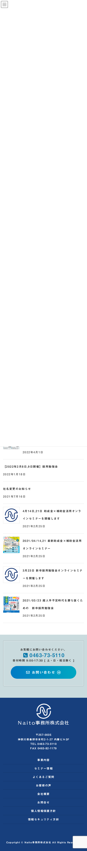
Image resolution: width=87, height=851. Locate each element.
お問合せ (43, 802)
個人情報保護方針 (43, 811)
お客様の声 (43, 785)
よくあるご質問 (43, 777)
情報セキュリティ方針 (43, 819)
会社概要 (43, 794)
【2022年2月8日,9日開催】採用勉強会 (30, 466)
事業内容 (43, 760)
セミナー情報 (43, 768)
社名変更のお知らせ (17, 488)
